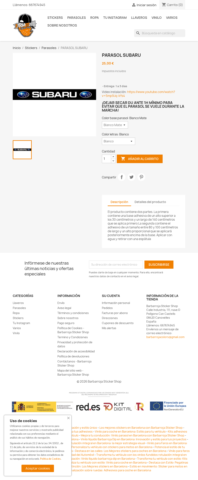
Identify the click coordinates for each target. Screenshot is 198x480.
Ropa (94, 17)
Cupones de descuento (118, 323)
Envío (61, 303)
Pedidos (107, 308)
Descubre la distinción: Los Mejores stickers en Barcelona (89, 466)
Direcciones (110, 318)
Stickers (55, 17)
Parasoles (76, 17)
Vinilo (157, 17)
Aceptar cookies (38, 468)
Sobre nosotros (62, 25)
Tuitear (131, 177)
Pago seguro (65, 323)
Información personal (116, 303)
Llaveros (139, 17)
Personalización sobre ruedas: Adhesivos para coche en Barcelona (107, 470)
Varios (172, 17)
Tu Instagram (115, 17)
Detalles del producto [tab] (150, 202)
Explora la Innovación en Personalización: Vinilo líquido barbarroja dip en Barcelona (80, 458)
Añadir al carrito (140, 158)
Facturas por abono (115, 313)
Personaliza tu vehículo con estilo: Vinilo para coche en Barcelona (104, 462)
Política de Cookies (50, 459)
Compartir (121, 177)
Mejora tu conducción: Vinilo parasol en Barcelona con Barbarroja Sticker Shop (132, 435)
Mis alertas (109, 328)
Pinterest (141, 177)
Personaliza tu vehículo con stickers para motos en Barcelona (111, 447)
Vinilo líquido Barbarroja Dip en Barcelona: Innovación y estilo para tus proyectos (133, 439)
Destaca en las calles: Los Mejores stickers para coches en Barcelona (120, 451)
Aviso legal (64, 308)
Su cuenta (111, 296)
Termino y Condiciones (72, 337)
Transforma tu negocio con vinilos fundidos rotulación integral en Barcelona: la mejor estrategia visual (78, 443)
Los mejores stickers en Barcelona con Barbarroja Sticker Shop (141, 427)
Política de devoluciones (73, 356)
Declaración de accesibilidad (76, 351)
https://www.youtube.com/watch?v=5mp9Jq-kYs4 (138, 94)
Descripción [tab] (119, 202)
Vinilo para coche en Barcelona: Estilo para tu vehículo (130, 431)
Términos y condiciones (73, 313)
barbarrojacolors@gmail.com (165, 337)
